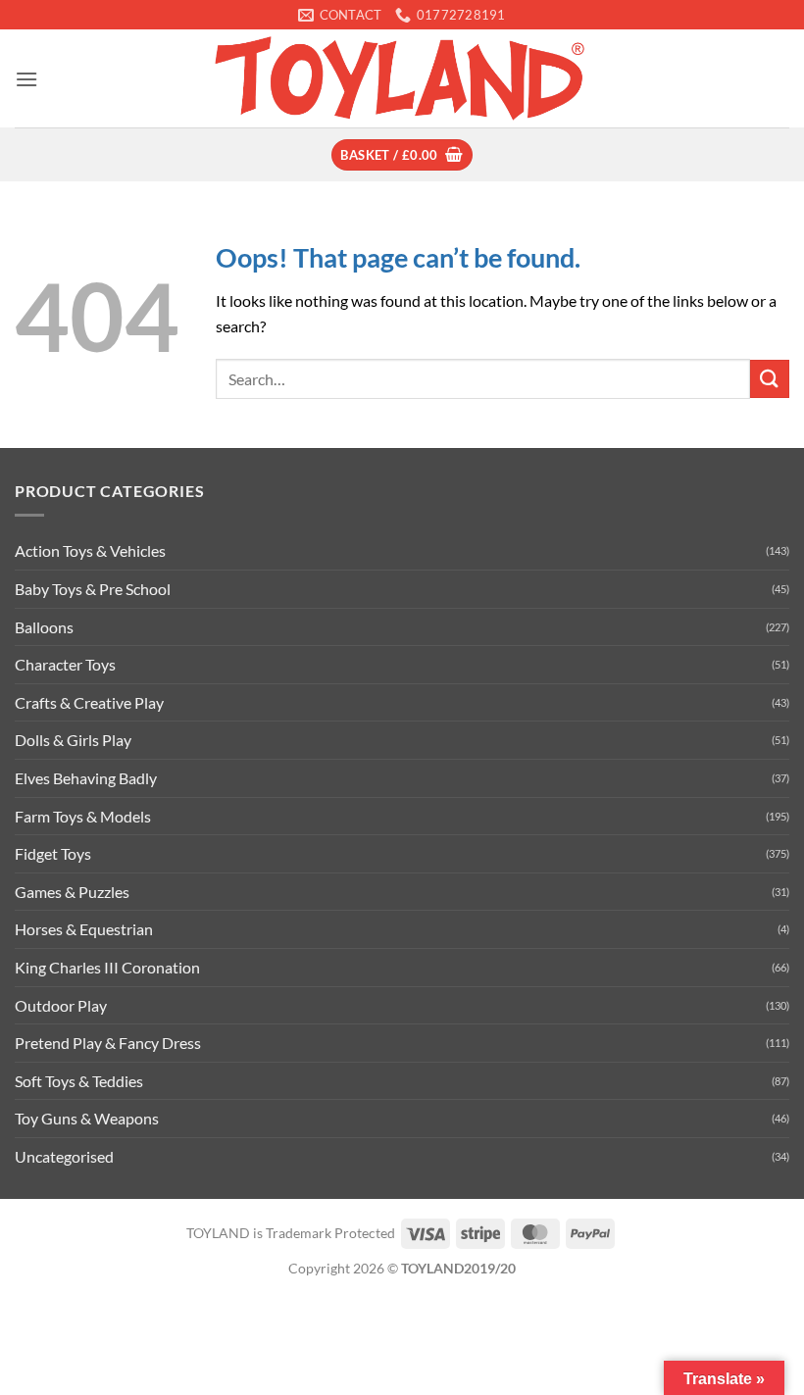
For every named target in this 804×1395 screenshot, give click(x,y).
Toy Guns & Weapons (87, 1118)
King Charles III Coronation (107, 967)
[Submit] (769, 379)
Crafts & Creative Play (89, 702)
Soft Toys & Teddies (79, 1080)
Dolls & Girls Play (73, 739)
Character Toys (65, 664)
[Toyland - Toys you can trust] (402, 78)
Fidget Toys (53, 853)
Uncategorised (64, 1156)
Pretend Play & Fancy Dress (108, 1042)
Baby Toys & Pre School (93, 588)
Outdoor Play (61, 1005)
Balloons (44, 627)
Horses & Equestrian (84, 929)
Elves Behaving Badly (86, 778)
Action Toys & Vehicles (90, 550)
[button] (26, 79)
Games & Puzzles (72, 891)
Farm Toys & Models (83, 816)
